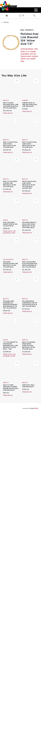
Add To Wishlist (17, 81)
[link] (20, 15)
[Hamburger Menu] (7, 15)
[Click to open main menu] (36, 10)
